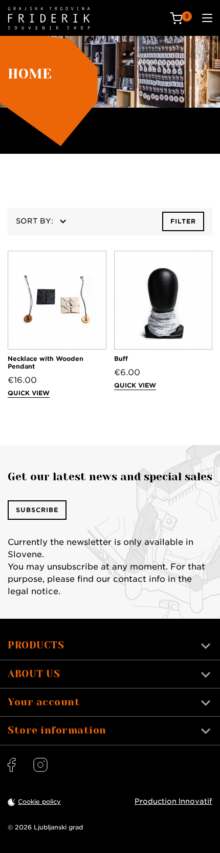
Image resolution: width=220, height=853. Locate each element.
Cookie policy (39, 801)
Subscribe (37, 510)
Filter (183, 221)
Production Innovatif (173, 801)
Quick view (29, 393)
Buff (121, 358)
